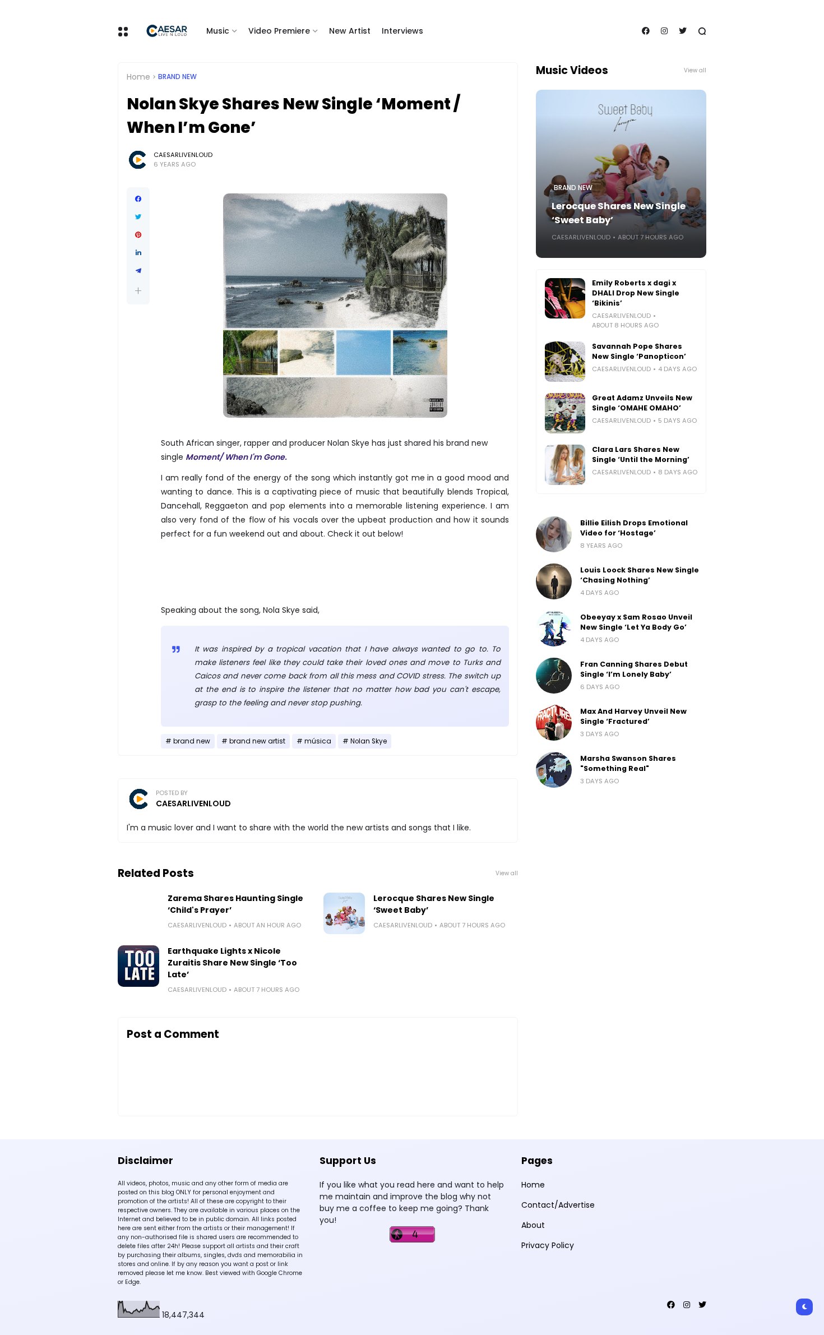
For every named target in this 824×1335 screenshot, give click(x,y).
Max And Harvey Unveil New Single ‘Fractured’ (633, 716)
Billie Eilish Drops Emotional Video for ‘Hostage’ (634, 528)
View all (507, 873)
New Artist (350, 30)
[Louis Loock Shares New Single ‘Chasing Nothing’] (554, 581)
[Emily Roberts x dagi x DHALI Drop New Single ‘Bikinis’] (565, 298)
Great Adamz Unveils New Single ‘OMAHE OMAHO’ (642, 403)
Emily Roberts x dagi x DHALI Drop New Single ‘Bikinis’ (635, 293)
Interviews (402, 30)
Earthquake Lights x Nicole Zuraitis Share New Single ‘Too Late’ (232, 962)
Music (217, 30)
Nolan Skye (368, 741)
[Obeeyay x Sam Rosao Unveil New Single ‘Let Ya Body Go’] (554, 628)
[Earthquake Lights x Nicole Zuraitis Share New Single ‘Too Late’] (138, 966)
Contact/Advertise (558, 1205)
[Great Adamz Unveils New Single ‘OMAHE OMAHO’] (565, 413)
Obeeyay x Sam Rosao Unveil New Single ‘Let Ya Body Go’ (636, 622)
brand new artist (257, 741)
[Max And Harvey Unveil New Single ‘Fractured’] (554, 723)
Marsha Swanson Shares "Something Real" (628, 763)
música (317, 741)
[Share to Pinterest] (138, 235)
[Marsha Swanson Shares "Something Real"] (554, 770)
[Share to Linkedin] (138, 253)
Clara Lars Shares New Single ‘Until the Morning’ (640, 454)
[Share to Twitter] (138, 217)
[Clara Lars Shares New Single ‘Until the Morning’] (565, 465)
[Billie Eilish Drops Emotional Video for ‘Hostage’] (554, 534)
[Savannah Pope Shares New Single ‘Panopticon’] (565, 361)
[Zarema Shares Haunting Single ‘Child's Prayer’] (138, 913)
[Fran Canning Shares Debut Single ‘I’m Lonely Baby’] (554, 676)
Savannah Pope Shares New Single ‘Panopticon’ (639, 351)
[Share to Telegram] (138, 270)
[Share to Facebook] (138, 199)
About (533, 1225)
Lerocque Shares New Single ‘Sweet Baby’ (433, 904)
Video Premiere (279, 30)
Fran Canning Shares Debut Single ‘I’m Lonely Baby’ (634, 669)
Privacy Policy (547, 1245)
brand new (177, 76)
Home (138, 76)
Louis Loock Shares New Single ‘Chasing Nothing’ (639, 575)
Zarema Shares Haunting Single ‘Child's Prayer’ (235, 904)
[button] (138, 290)
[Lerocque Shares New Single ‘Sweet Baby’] (344, 913)
